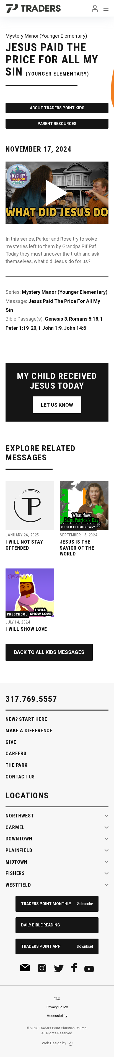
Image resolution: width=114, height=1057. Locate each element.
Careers (16, 753)
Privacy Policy (57, 1007)
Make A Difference (29, 730)
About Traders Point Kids (57, 108)
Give (11, 742)
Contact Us (20, 777)
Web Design (51, 1043)
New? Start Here (26, 719)
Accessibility (57, 1016)
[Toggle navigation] (106, 8)
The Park (17, 765)
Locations (27, 795)
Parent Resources (57, 123)
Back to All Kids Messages (49, 652)
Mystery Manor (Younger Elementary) (65, 292)
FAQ (57, 999)
